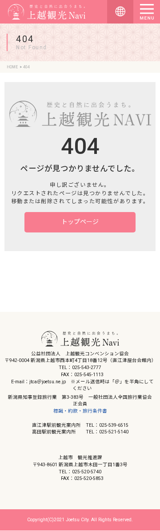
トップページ (80, 221)
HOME (12, 67)
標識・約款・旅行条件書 (80, 411)
